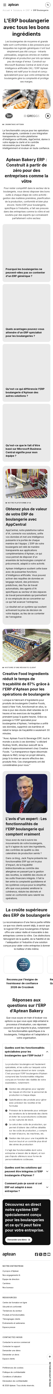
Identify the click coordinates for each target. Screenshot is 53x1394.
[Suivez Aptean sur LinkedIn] (44, 1254)
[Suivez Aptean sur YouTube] (48, 1254)
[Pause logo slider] (47, 115)
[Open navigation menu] (4, 4)
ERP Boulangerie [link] (40, 10)
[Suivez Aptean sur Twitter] (40, 1254)
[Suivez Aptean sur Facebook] (36, 1254)
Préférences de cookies (13, 1368)
